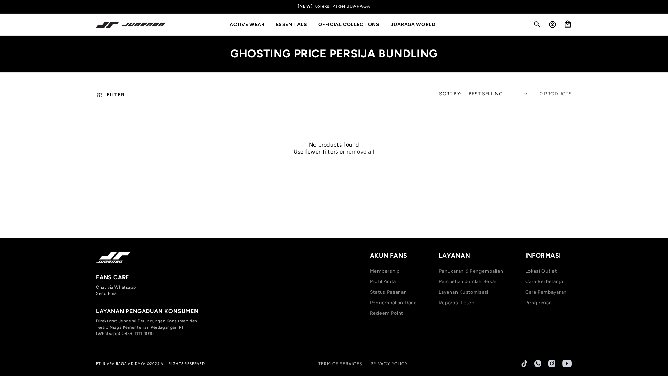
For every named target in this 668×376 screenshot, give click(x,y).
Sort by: (450, 94)
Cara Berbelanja (544, 281)
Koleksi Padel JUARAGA (342, 6)
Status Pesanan (388, 292)
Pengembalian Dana (393, 303)
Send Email (107, 293)
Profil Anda (383, 281)
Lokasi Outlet (541, 271)
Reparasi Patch (457, 303)
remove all (360, 151)
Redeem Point (386, 313)
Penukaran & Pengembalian (471, 271)
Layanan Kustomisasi (463, 292)
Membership (385, 271)
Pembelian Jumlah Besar (468, 281)
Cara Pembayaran (546, 292)
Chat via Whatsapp (116, 287)
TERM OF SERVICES (340, 363)
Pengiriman (538, 303)
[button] (250, 25)
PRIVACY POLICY (389, 363)
